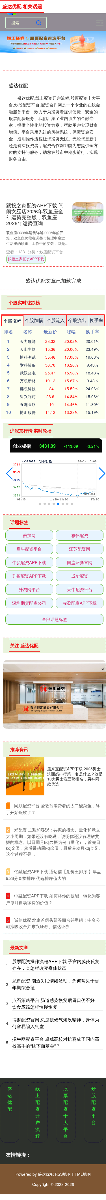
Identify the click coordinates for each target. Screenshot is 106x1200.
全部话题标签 (54, 619)
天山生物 (28, 349)
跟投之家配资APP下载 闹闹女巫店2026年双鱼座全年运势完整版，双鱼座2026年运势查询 (35, 214)
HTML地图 (81, 1174)
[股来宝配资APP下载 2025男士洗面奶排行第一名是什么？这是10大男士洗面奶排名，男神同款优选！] (25, 776)
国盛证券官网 (79, 562)
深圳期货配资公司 (29, 603)
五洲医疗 (28, 404)
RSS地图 (63, 1174)
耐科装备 (28, 365)
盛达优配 (9, 1098)
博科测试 (28, 357)
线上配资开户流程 (37, 1112)
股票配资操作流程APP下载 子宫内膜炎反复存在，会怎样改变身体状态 (55, 964)
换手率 (96, 320)
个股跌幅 (34, 320)
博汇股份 (28, 412)
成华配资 (79, 576)
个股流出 (77, 320)
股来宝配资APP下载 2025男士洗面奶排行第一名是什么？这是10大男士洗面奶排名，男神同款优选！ (75, 776)
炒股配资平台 (93, 1105)
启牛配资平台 (29, 549)
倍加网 (29, 535)
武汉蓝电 (28, 373)
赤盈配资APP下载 (80, 603)
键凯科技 (28, 388)
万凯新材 (28, 380)
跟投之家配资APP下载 (26, 258)
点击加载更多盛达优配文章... (53, 280)
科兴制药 (28, 396)
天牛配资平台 (79, 589)
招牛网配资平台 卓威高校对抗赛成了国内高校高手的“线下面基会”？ (55, 1042)
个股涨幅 (12, 321)
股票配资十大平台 (65, 1112)
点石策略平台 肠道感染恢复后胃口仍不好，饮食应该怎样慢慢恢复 (55, 1003)
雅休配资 (79, 535)
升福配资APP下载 (29, 576)
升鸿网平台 (29, 589)
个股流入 (56, 320)
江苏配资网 (79, 549)
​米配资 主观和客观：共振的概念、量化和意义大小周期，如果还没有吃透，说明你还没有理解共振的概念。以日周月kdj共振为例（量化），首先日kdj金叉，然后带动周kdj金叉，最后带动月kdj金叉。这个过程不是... (54, 842)
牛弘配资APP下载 (29, 562)
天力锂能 (28, 341)
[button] (9, 473)
